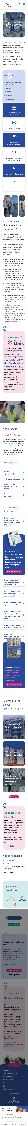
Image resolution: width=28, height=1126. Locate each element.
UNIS (12, 359)
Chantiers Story (8, 1083)
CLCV (12, 846)
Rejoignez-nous (8, 1089)
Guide (5, 1086)
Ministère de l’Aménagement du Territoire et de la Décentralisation (13, 1044)
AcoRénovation (8, 1080)
